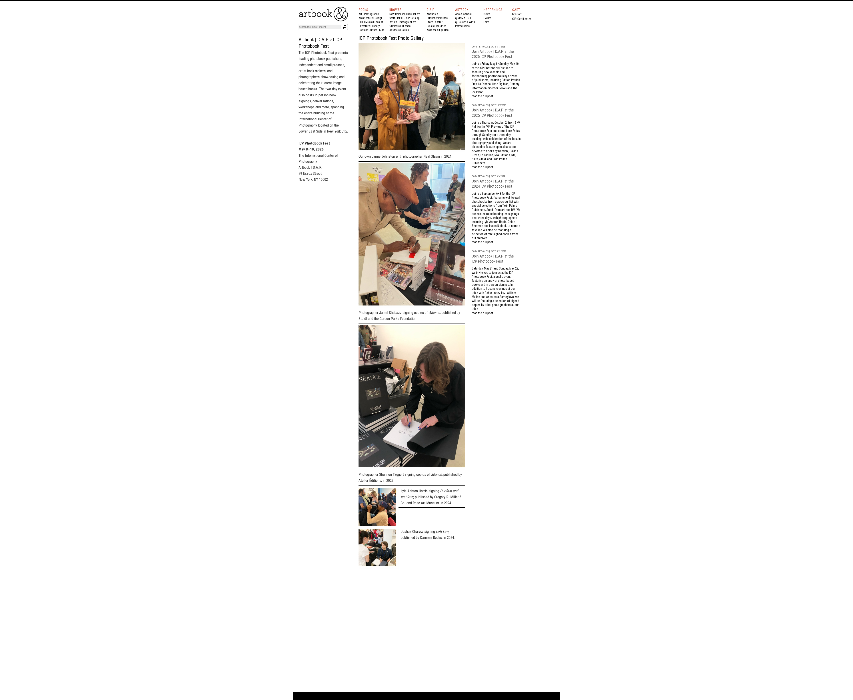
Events (487, 18)
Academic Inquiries (437, 30)
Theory (376, 26)
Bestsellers (413, 14)
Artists (393, 22)
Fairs (486, 22)
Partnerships (462, 26)
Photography (371, 14)
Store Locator (434, 22)
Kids (381, 30)
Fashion (379, 22)
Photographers (407, 22)
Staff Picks (395, 18)
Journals (394, 30)
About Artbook (463, 14)
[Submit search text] (344, 27)
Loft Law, (442, 531)
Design (379, 18)
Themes (406, 26)
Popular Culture (368, 30)
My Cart (517, 14)
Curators (394, 26)
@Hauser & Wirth (465, 22)
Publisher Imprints (437, 18)
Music (369, 22)
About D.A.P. (433, 14)
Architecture (366, 18)
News (487, 14)
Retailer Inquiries (436, 26)
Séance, (436, 474)
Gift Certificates (522, 19)
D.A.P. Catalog (412, 18)
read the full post (482, 96)
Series (405, 30)
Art (360, 14)
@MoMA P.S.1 (463, 18)
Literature (364, 26)
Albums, (435, 312)
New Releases (397, 14)
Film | (362, 22)
